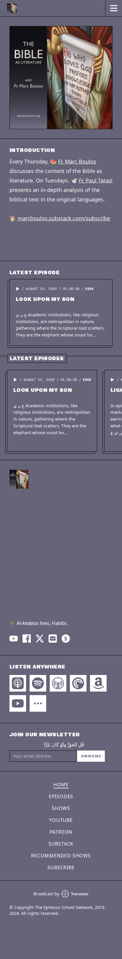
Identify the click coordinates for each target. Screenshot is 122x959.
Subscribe (91, 755)
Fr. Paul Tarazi (96, 180)
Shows (61, 808)
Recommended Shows (61, 855)
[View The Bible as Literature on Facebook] (27, 638)
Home (61, 784)
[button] (18, 289)
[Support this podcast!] (66, 638)
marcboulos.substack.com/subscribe (63, 218)
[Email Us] (53, 638)
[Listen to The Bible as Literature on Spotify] (38, 683)
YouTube (61, 820)
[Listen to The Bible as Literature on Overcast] (58, 683)
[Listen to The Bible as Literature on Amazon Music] (98, 683)
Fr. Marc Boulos (77, 161)
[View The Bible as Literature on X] (40, 638)
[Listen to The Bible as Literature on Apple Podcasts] (17, 683)
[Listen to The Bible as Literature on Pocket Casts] (78, 683)
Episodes (61, 796)
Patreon (61, 832)
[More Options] (38, 703)
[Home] (52, 8)
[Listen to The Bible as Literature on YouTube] (17, 703)
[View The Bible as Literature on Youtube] (13, 638)
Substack (61, 844)
